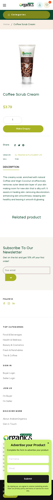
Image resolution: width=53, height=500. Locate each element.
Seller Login (9, 378)
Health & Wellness (12, 340)
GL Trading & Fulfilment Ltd (28, 155)
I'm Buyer (7, 396)
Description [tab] (11, 167)
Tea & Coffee (10, 356)
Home (6, 24)
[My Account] (40, 5)
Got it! (10, 495)
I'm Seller (7, 401)
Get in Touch (10, 424)
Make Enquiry (23, 129)
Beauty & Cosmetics (13, 345)
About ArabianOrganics (15, 419)
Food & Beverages (12, 335)
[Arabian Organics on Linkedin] (13, 303)
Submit (28, 479)
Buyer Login (9, 373)
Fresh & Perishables (13, 350)
